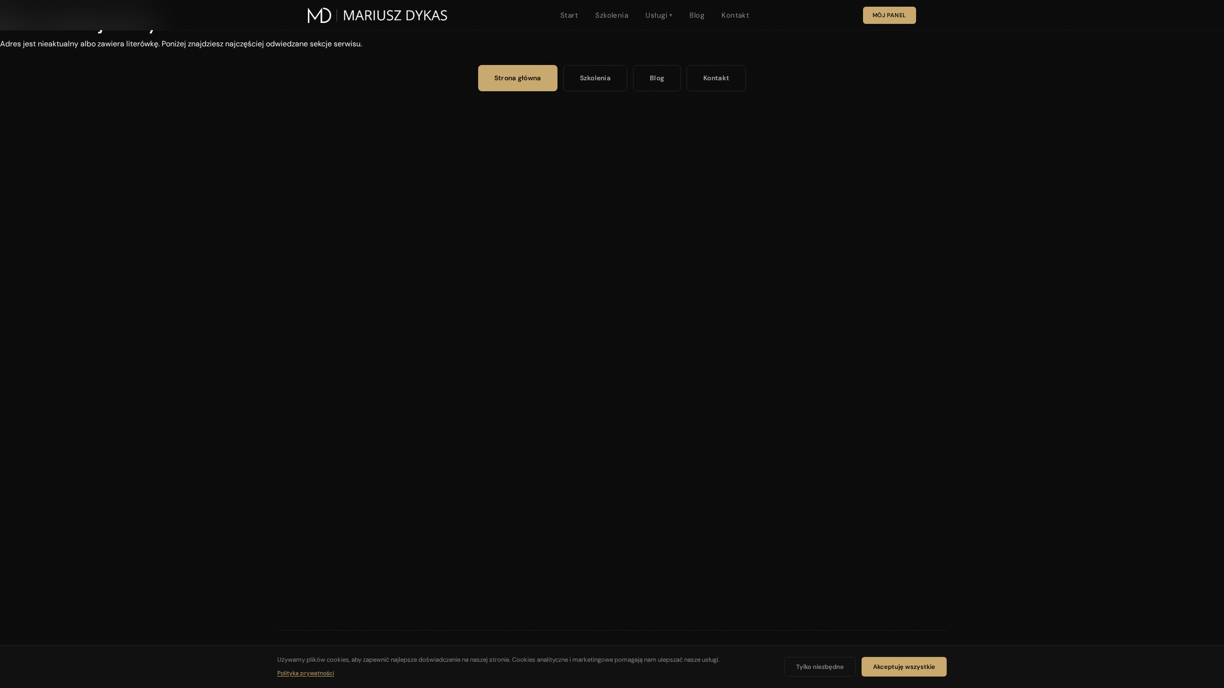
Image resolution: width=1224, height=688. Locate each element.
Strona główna (517, 78)
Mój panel (890, 15)
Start (569, 15)
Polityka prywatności (305, 673)
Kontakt (735, 15)
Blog (696, 15)
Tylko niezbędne (820, 667)
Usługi (658, 15)
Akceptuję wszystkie (904, 667)
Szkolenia (611, 15)
